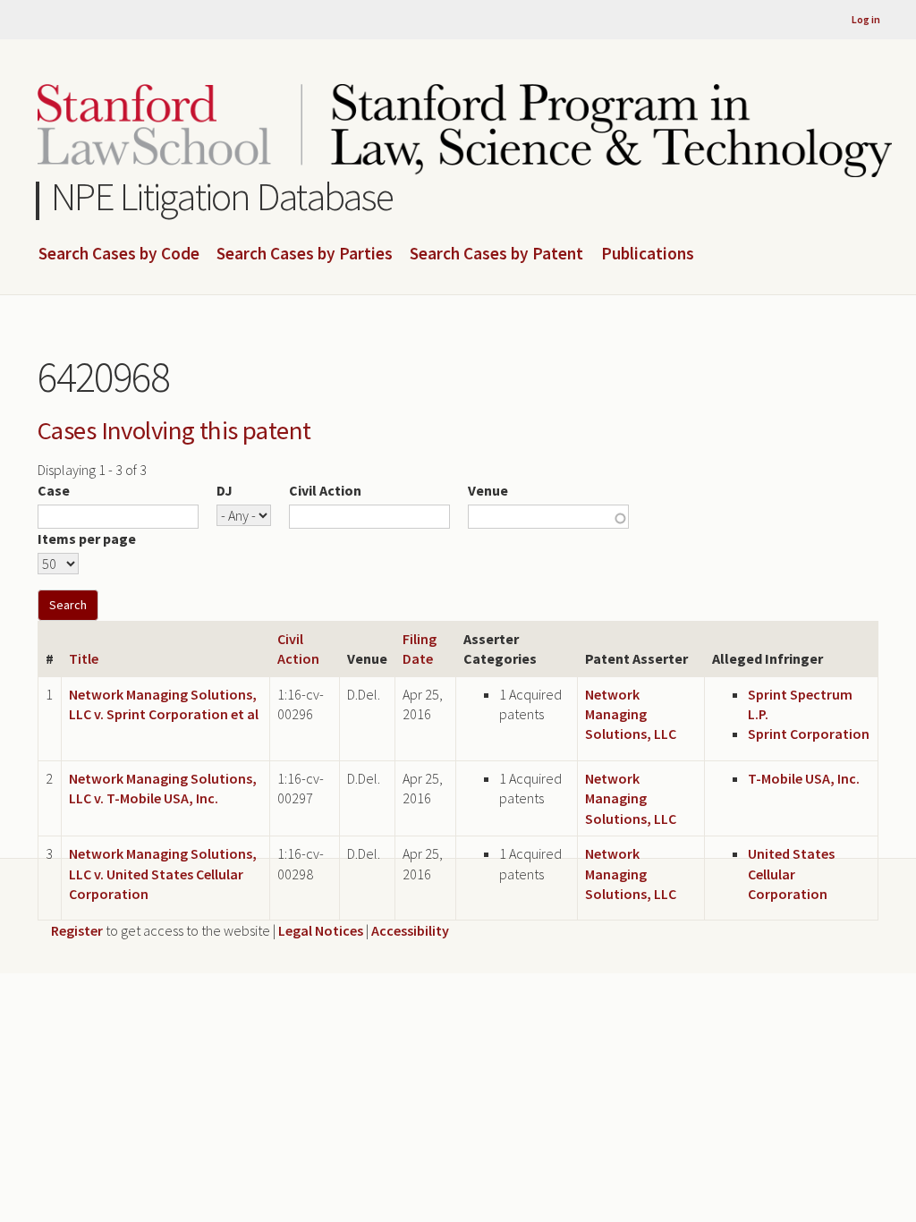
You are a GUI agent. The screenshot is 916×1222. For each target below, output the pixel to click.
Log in (866, 19)
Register (77, 930)
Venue (488, 490)
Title (83, 658)
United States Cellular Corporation (791, 873)
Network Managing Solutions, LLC (630, 714)
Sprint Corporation (808, 734)
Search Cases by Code (118, 254)
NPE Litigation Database (222, 196)
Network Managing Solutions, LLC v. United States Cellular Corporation (163, 873)
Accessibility (410, 930)
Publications (647, 254)
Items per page (87, 538)
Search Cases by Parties (304, 254)
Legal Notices (320, 930)
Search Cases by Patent (496, 254)
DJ (224, 490)
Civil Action (325, 490)
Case (54, 490)
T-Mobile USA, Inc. (804, 778)
